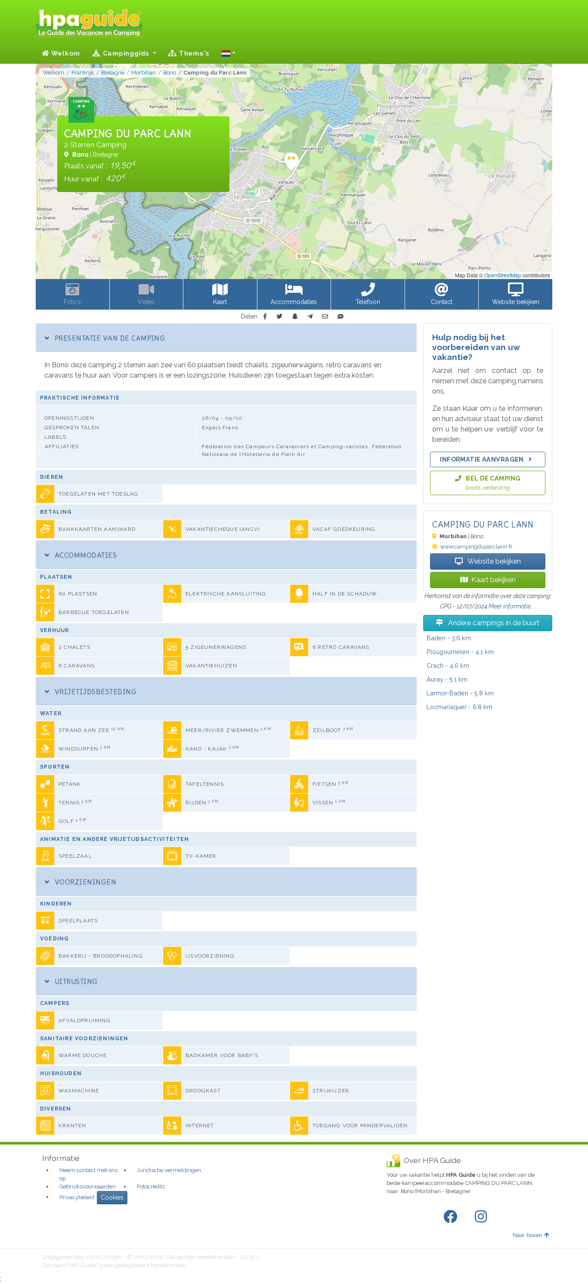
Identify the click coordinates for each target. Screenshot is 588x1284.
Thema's (193, 53)
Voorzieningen (84, 882)
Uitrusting (75, 981)
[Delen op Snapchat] (295, 316)
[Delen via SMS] (340, 316)
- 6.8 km (459, 706)
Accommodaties (85, 555)
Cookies (112, 1197)
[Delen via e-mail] (325, 316)
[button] (228, 53)
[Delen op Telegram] (309, 316)
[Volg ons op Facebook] (452, 1217)
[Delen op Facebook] (265, 316)
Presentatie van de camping (109, 338)
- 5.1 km (447, 679)
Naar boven (527, 1235)
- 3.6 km (449, 638)
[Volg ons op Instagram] (482, 1216)
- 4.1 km (460, 651)
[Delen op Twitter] (279, 316)
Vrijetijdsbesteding (94, 691)
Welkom (65, 53)
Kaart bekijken (493, 580)
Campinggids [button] (126, 53)
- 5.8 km (460, 693)
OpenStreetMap (502, 275)
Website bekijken (493, 561)
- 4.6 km (448, 665)
